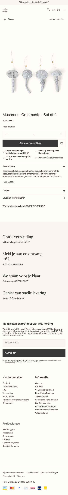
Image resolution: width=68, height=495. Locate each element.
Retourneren (8, 397)
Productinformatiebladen (46, 410)
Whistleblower (41, 413)
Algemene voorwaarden (13, 473)
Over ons (39, 383)
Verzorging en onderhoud (46, 400)
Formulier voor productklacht (16, 400)
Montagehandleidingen (45, 406)
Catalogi (6, 440)
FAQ (4, 390)
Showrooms (8, 436)
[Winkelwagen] (58, 10)
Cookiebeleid (32, 473)
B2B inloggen (9, 430)
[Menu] (63, 10)
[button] (8, 20)
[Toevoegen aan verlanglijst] (61, 143)
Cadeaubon (8, 403)
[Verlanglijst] (53, 10)
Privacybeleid (10, 362)
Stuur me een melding (30, 143)
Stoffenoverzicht (42, 403)
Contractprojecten (11, 443)
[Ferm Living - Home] (5, 9)
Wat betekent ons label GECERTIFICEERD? (24, 206)
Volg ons (21, 476)
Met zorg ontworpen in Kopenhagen (48, 152)
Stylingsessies (41, 397)
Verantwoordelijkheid (44, 390)
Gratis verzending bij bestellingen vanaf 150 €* (17, 152)
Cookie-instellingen (49, 473)
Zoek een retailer (10, 387)
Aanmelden (10, 353)
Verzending (8, 393)
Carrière (39, 387)
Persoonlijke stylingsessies (50, 158)
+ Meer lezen (8, 182)
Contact (6, 383)
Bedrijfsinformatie (11, 446)
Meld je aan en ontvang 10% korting (18, 158)
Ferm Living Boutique (44, 393)
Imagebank (8, 433)
